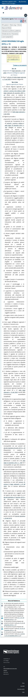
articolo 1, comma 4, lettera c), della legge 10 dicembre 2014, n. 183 (14, 125)
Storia (19, 25)
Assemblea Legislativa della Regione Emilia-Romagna (9, 2)
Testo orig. (13, 25)
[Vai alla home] (3, 13)
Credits (23, 692)
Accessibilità (22, 686)
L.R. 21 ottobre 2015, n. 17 (13, 60)
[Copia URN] (25, 21)
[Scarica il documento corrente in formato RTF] (21, 21)
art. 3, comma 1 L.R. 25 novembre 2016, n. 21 (14, 634)
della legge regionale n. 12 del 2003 (14, 391)
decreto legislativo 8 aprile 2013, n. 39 (14, 448)
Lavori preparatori (7, 37)
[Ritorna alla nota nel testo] (1, 606)
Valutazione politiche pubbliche (11, 31)
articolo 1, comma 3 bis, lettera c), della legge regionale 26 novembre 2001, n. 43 (14, 93)
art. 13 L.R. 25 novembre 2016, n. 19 (14, 629)
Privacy (23, 683)
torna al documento (20, 65)
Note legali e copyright (20, 689)
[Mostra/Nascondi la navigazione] (2, 8)
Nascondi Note (6, 28)
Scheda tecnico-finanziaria (10, 34)
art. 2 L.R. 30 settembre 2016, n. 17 (14, 618)
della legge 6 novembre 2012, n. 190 (14, 462)
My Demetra (22, 2)
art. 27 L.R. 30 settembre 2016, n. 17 (14, 624)
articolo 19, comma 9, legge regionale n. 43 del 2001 (14, 484)
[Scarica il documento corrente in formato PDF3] (23, 21)
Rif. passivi (5, 25)
